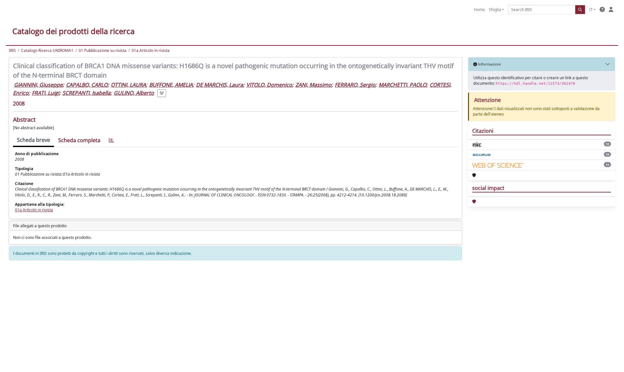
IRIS (12, 50)
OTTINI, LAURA (128, 84)
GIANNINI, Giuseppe (38, 84)
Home (479, 9)
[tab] (111, 140)
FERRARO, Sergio (355, 84)
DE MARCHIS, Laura (219, 84)
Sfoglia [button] (495, 9)
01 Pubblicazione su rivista (102, 50)
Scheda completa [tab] (79, 140)
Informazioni (489, 64)
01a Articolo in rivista (151, 50)
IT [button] (591, 9)
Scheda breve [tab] (33, 139)
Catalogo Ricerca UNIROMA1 (47, 50)
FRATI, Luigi (45, 92)
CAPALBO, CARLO (87, 84)
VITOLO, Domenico (269, 84)
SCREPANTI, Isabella (86, 92)
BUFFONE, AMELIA (171, 84)
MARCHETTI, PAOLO (402, 84)
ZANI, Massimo (313, 84)
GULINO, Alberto (134, 92)
